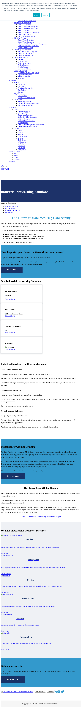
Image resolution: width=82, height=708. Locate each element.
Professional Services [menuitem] (25, 63)
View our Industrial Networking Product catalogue (41, 516)
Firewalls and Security (12, 210)
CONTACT (5, 169)
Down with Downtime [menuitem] (25, 115)
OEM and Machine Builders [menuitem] (27, 126)
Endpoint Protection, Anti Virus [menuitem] (28, 46)
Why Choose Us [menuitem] (19, 94)
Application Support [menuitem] (25, 75)
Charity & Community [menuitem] (25, 88)
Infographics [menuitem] (22, 150)
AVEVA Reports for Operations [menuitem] (28, 32)
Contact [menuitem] (12, 161)
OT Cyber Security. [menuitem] (20, 38)
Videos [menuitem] (20, 138)
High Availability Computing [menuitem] (27, 51)
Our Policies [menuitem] (22, 90)
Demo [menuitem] (20, 130)
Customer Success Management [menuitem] (28, 73)
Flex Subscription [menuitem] (24, 111)
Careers (50, 691)
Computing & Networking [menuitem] (22, 50)
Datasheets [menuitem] (21, 146)
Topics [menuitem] (16, 109)
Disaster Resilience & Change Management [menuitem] (32, 44)
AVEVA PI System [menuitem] (24, 25)
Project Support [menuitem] (23, 65)
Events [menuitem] (20, 132)
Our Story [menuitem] (21, 86)
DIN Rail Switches (11, 207)
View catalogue (10, 299)
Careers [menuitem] (20, 92)
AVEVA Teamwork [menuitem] (24, 34)
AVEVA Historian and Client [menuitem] (28, 28)
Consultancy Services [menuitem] (21, 57)
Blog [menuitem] (15, 153)
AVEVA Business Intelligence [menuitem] (28, 26)
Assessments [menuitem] (22, 61)
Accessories (9, 212)
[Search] (2, 165)
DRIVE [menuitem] (20, 59)
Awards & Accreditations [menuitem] (26, 98)
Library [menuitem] (16, 128)
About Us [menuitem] (17, 82)
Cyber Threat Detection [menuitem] (26, 40)
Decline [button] (45, 15)
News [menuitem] (16, 155)
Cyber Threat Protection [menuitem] (26, 42)
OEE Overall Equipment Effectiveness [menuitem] (31, 125)
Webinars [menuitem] (21, 134)
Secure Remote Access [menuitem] (25, 48)
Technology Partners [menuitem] (25, 101)
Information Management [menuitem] (22, 23)
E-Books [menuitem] (21, 144)
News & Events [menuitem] (14, 151)
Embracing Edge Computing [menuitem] (27, 117)
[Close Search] (1, 167)
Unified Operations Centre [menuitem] (27, 21)
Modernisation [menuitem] (23, 123)
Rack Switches (10, 208)
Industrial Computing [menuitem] (25, 53)
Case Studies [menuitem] (22, 96)
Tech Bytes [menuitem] (22, 140)
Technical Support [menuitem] (24, 76)
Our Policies (40, 691)
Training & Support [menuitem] (20, 71)
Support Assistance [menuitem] (24, 69)
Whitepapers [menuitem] (22, 142)
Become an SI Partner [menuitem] (25, 105)
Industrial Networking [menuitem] (25, 55)
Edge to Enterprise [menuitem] (24, 119)
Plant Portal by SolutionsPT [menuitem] (27, 36)
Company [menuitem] (12, 80)
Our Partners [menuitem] (18, 100)
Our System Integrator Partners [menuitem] (28, 103)
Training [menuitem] (21, 78)
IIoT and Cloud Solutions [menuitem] (26, 121)
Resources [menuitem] (12, 107)
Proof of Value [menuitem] (23, 67)
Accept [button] (36, 15)
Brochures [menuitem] (21, 148)
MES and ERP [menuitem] (23, 113)
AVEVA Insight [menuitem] (23, 30)
